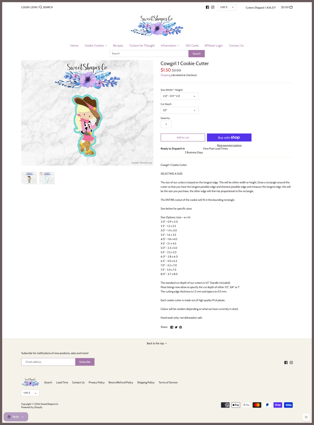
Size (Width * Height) (172, 89)
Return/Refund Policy (120, 382)
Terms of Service (168, 382)
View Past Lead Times (215, 148)
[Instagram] (212, 7)
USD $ (223, 7)
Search (48, 382)
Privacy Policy (97, 382)
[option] (29, 178)
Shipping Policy (146, 382)
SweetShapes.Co (49, 403)
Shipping (165, 75)
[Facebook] (207, 7)
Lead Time (62, 382)
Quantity (165, 118)
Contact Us (78, 382)
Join (34, 7)
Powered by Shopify (31, 407)
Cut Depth (166, 104)
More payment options (229, 145)
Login (25, 7)
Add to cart (183, 137)
